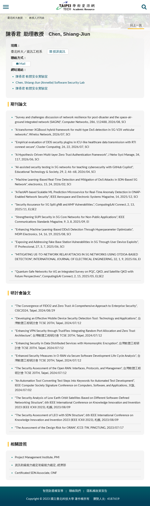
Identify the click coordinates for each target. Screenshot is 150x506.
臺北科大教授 (15, 18)
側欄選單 (6, 8)
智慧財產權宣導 (53, 490)
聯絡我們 (75, 490)
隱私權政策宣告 (97, 490)
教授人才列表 (36, 18)
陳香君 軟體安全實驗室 (32, 76)
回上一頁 (136, 25)
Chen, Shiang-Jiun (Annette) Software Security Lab (50, 82)
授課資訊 (59, 51)
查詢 (144, 8)
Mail (22, 63)
